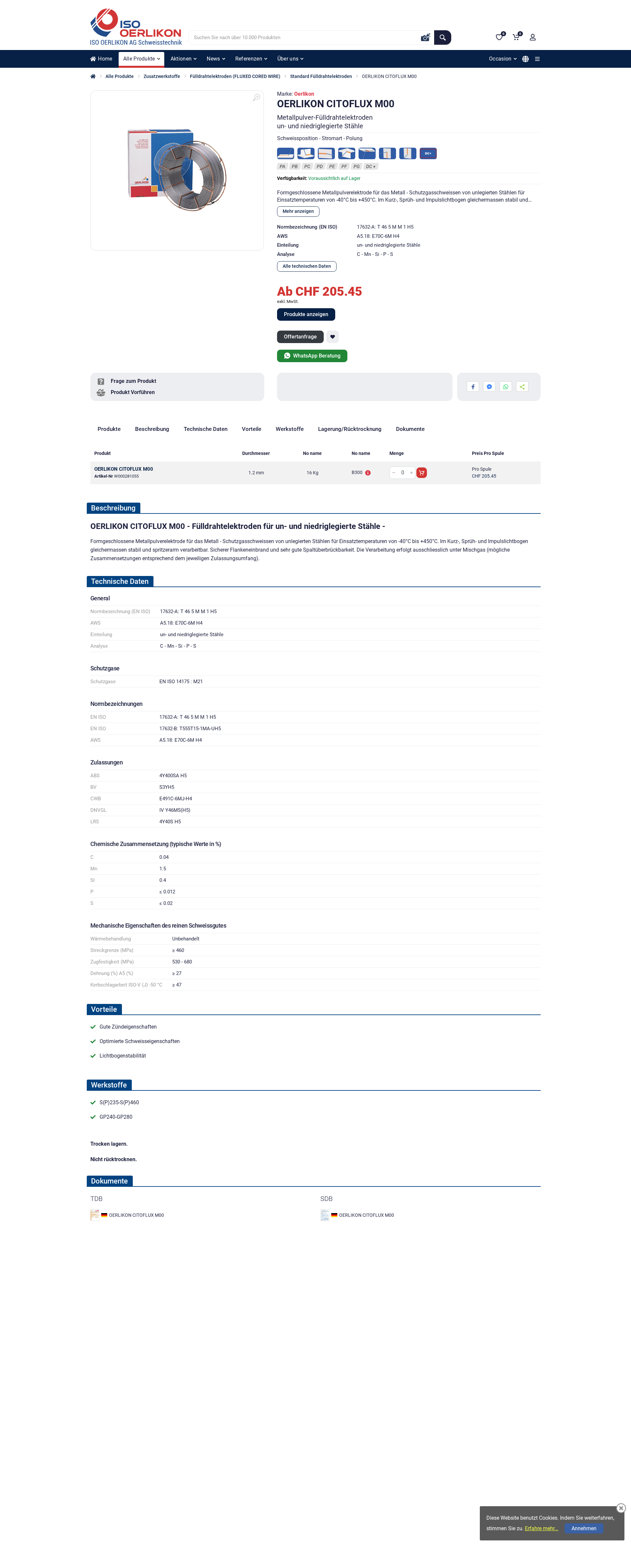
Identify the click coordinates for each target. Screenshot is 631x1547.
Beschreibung (152, 429)
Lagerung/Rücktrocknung (350, 429)
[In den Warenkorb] (421, 472)
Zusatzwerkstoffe (162, 76)
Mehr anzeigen (298, 211)
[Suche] (442, 37)
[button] (533, 37)
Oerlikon (304, 94)
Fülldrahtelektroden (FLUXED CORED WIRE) (235, 76)
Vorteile (251, 429)
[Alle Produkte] (537, 59)
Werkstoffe (290, 429)
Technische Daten (205, 429)
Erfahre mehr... (541, 1528)
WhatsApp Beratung (316, 356)
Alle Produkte (119, 76)
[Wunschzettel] (332, 337)
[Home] (93, 76)
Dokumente (410, 429)
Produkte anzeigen (306, 314)
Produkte (109, 429)
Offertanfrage (300, 337)
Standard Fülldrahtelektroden (321, 76)
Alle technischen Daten (307, 266)
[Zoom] (256, 97)
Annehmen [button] (584, 1528)
